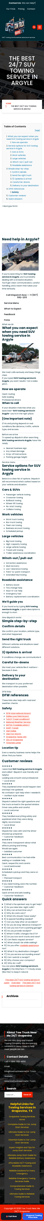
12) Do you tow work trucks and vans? (22, 936)
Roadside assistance (22, 165)
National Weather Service (18, 722)
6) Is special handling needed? (18, 919)
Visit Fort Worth (13, 733)
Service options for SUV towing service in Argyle (22, 147)
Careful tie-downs (21, 182)
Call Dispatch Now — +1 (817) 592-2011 (22, 296)
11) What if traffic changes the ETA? (21, 933)
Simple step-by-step (18, 168)
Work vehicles (19, 155)
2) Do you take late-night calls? (19, 907)
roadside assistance (29, 945)
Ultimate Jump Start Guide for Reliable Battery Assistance (22, 1157)
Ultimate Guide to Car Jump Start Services (22, 1133)
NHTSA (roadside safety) (18, 725)
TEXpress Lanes (13, 742)
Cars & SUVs (17, 151)
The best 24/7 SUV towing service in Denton (25, 984)
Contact (31, 8)
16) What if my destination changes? (21, 951)
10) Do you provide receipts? (17, 930)
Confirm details (19, 172)
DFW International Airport (18, 713)
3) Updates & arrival (22, 178)
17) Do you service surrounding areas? (22, 954)
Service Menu (11, 303)
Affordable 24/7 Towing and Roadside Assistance (22, 1164)
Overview (15, 982)
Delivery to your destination (25, 185)
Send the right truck (21, 175)
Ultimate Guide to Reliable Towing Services (22, 1195)
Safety (15, 192)
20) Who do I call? (12, 963)
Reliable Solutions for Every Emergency (22, 1172)
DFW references (16, 188)
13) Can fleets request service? (19, 939)
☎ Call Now (11, 1216)
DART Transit (12, 728)
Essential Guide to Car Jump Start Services (22, 1141)
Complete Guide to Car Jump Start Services (22, 1126)
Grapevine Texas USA (16, 736)
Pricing (21, 8)
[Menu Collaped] (39, 27)
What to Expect (12, 308)
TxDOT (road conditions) (18, 719)
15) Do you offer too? (20, 947)
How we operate (20, 142)
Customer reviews (17, 195)
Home (8, 103)
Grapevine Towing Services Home (22, 1118)
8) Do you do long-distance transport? (22, 924)
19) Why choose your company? (19, 960)
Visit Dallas (11, 731)
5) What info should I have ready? (20, 916)
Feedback (9, 314)
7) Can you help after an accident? (21, 922)
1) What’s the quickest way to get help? (23, 904)
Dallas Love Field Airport (17, 716)
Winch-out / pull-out (22, 162)
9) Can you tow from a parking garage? (23, 927)
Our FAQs (10, 8)
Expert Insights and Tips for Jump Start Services (22, 1149)
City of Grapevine (14, 739)
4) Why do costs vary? (15, 913)
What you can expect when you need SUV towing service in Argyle (22, 137)
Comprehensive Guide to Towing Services (22, 1187)
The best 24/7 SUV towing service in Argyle (23, 107)
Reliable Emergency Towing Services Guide (22, 1180)
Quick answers (15, 198)
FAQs (7, 319)
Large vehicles (19, 158)
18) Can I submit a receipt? (17, 957)
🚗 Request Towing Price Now (33, 1216)
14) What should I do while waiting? (20, 942)
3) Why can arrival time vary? (18, 910)
